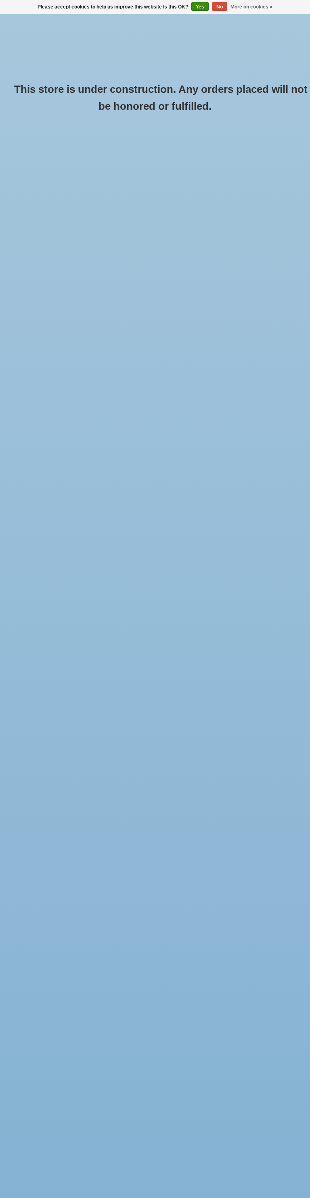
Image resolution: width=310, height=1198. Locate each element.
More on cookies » (251, 7)
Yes (200, 7)
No (219, 7)
